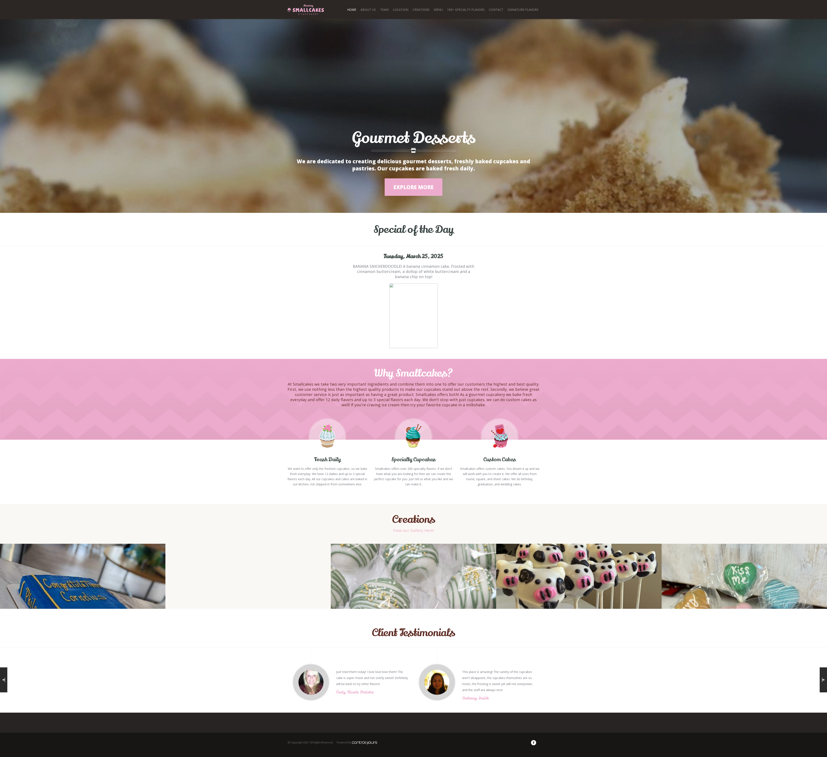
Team (384, 10)
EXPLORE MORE (413, 187)
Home (351, 10)
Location (400, 10)
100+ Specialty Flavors (466, 10)
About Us (368, 10)
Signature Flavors (523, 10)
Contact (496, 10)
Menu (438, 10)
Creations (421, 10)
